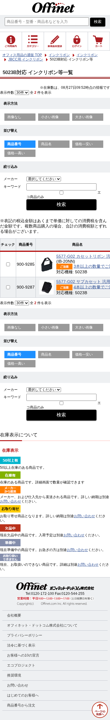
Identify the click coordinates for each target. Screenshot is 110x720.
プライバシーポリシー (24, 635)
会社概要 (14, 615)
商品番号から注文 (21, 705)
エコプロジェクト (21, 665)
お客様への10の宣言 (23, 655)
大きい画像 (84, 117)
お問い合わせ (10, 501)
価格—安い (84, 144)
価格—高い (16, 153)
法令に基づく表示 (21, 645)
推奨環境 (14, 675)
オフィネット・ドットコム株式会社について (42, 625)
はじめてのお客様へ (23, 695)
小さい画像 (50, 117)
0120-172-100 (42, 594)
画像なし (14, 117)
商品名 (46, 144)
